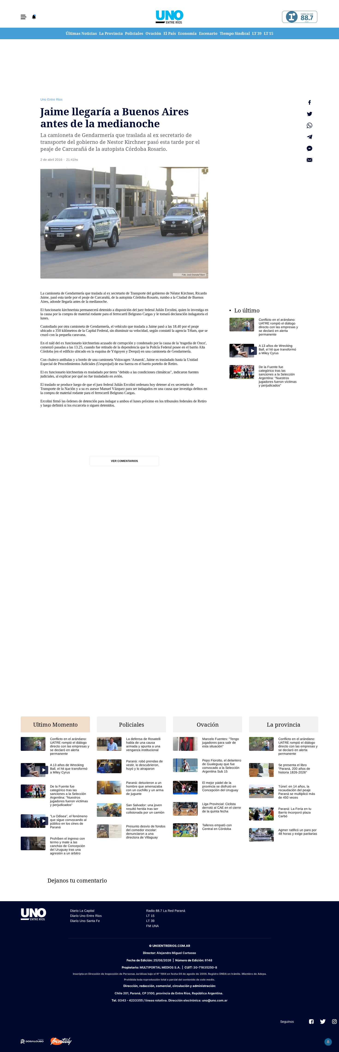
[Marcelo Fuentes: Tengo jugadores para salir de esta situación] (207, 744)
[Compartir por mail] (309, 160)
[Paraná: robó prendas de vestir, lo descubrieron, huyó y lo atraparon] (131, 766)
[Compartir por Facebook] (309, 102)
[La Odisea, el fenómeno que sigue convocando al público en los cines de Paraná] (55, 821)
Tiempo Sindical (235, 33)
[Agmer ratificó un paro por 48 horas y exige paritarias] (283, 835)
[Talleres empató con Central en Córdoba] (207, 830)
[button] (23, 17)
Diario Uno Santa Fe (85, 921)
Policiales (134, 33)
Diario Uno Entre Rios (86, 916)
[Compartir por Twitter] (309, 114)
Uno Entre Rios (51, 99)
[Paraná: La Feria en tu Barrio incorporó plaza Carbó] (283, 813)
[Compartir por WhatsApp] (309, 125)
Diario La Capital (82, 910)
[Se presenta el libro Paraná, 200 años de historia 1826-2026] (283, 770)
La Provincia (111, 33)
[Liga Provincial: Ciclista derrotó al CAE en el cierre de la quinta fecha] (207, 809)
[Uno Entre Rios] (169, 17)
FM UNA (152, 926)
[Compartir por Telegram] (309, 137)
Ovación (153, 33)
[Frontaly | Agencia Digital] (58, 1041)
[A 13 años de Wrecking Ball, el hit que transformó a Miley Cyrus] (264, 350)
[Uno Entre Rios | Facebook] (311, 1021)
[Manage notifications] (328, 1042)
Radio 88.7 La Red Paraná (165, 910)
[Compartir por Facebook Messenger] (309, 148)
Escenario (208, 33)
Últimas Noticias (81, 33)
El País (170, 33)
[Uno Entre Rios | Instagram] (334, 1021)
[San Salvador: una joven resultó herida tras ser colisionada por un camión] (131, 810)
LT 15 (268, 33)
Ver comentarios (124, 461)
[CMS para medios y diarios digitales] (32, 1041)
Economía (187, 33)
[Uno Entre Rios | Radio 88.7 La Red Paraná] (299, 17)
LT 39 (257, 33)
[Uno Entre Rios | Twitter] (322, 1021)
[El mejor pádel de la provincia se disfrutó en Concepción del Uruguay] (207, 787)
